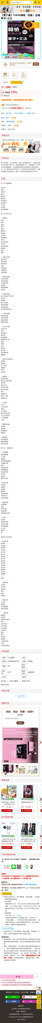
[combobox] (20, 2)
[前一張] (2, 146)
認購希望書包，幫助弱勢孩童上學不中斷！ (17, 100)
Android (18, 915)
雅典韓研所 (10, 121)
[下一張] (39, 146)
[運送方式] (39, 1006)
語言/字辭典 (18, 113)
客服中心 (33, 992)
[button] (2, 2)
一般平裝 (5, 82)
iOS (14, 915)
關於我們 (9, 992)
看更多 (36, 64)
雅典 (10, 125)
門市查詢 (16, 992)
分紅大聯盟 (24, 992)
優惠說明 (6, 95)
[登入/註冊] (35, 2)
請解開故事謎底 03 (27, 802)
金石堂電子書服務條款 (29, 884)
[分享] (39, 1002)
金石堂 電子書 (16, 82)
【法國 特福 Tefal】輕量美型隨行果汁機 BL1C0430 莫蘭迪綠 (8, 841)
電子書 (8, 113)
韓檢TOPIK (31, 113)
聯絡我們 (21, 1006)
